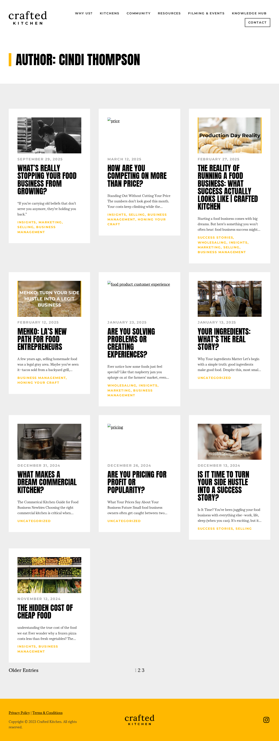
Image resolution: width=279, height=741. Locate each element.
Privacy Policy (19, 712)
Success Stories (215, 237)
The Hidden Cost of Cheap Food (45, 611)
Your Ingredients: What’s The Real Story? (224, 339)
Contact (257, 22)
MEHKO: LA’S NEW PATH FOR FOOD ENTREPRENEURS (42, 339)
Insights (26, 222)
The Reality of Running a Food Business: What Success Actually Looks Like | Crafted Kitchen (228, 187)
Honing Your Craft (38, 383)
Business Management (222, 252)
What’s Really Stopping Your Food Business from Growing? (47, 179)
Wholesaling (212, 242)
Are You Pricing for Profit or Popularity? (137, 482)
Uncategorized (214, 378)
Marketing (50, 222)
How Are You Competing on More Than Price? (137, 175)
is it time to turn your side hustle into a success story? (223, 486)
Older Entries (23, 670)
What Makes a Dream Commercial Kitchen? (47, 482)
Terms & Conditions (47, 712)
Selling (25, 227)
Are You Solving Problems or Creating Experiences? (131, 343)
